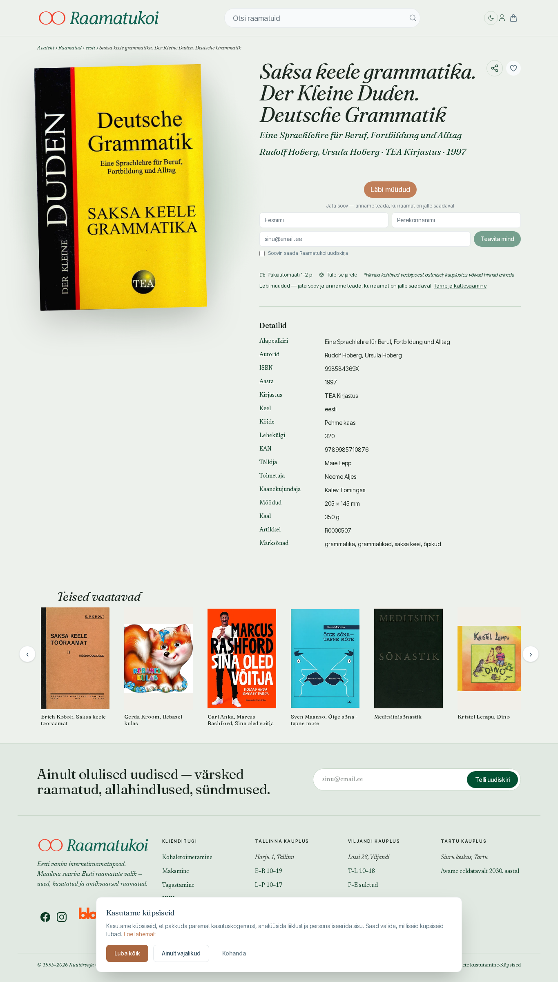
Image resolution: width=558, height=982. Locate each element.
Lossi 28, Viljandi (368, 858)
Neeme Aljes (340, 476)
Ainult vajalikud (181, 953)
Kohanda (234, 953)
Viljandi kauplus (374, 841)
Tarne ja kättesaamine (460, 285)
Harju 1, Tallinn (274, 858)
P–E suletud (363, 885)
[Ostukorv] (513, 18)
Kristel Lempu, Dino (484, 716)
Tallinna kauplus (282, 841)
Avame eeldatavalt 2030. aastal (480, 872)
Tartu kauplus (464, 841)
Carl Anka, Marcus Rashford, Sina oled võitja (241, 720)
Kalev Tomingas (345, 490)
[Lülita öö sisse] (491, 18)
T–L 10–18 (361, 872)
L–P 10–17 (268, 885)
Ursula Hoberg (350, 151)
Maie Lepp (338, 463)
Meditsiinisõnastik (398, 716)
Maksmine (175, 872)
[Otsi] (413, 18)
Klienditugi (179, 841)
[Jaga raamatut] (495, 68)
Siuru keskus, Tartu (464, 858)
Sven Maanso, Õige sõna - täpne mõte (324, 720)
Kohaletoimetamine (187, 858)
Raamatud (70, 48)
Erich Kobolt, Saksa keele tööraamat (73, 720)
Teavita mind (497, 238)
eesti (90, 48)
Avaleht (45, 48)
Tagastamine (178, 885)
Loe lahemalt (140, 934)
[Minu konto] (502, 18)
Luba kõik (127, 953)
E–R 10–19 (268, 872)
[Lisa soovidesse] (513, 68)
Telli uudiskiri (492, 779)
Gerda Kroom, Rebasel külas (153, 720)
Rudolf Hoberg (288, 151)
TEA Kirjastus (413, 151)
